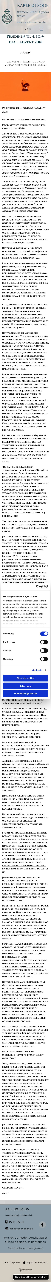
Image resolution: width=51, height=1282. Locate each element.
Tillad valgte (25, 686)
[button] (44, 29)
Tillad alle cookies (25, 678)
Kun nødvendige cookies (25, 693)
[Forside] (8, 13)
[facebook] (42, 1224)
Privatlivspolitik (12, 1262)
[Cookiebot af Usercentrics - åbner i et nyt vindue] (36, 587)
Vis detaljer (37, 670)
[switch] (44, 642)
